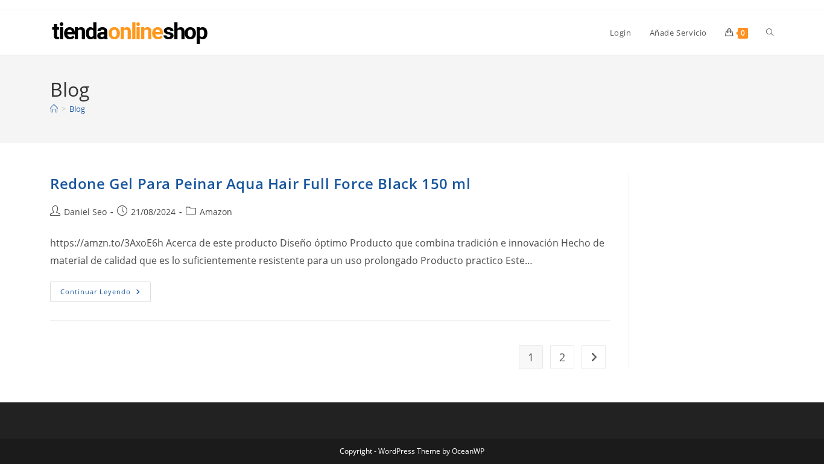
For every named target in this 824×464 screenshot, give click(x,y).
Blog (77, 108)
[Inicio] (54, 108)
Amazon (216, 212)
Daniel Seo (85, 212)
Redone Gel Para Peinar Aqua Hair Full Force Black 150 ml (260, 183)
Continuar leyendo (105, 294)
